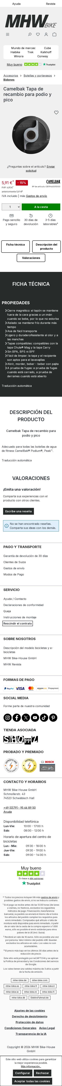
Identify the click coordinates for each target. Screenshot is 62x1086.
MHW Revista (12, 664)
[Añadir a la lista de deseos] (56, 112)
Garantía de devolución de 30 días (25, 556)
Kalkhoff (45, 52)
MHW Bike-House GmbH (20, 658)
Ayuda (16, 3)
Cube (47, 48)
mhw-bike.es (12, 986)
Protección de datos (30, 1022)
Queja (7, 611)
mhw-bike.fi (48, 992)
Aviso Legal (47, 1028)
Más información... (31, 1066)
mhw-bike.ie (12, 992)
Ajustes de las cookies (29, 1010)
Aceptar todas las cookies (32, 1081)
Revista (50, 3)
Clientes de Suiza (14, 562)
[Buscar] (29, 34)
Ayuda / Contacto (14, 599)
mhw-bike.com (39, 980)
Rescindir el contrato (17, 623)
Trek (30, 52)
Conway (42, 56)
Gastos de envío (36, 196)
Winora (18, 56)
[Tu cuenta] (46, 34)
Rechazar (42, 1073)
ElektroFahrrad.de (40, 997)
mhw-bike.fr (31, 986)
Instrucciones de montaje (19, 617)
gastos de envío (49, 897)
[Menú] (7, 34)
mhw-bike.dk (18, 997)
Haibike (15, 52)
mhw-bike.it (49, 986)
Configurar (22, 1073)
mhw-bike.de (20, 980)
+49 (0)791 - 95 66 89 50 (19, 807)
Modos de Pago (13, 574)
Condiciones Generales (20, 1028)
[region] (31, 139)
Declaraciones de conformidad (23, 605)
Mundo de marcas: (23, 48)
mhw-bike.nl (30, 992)
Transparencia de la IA (31, 1034)
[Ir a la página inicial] (31, 21)
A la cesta (41, 207)
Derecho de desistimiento (29, 1016)
